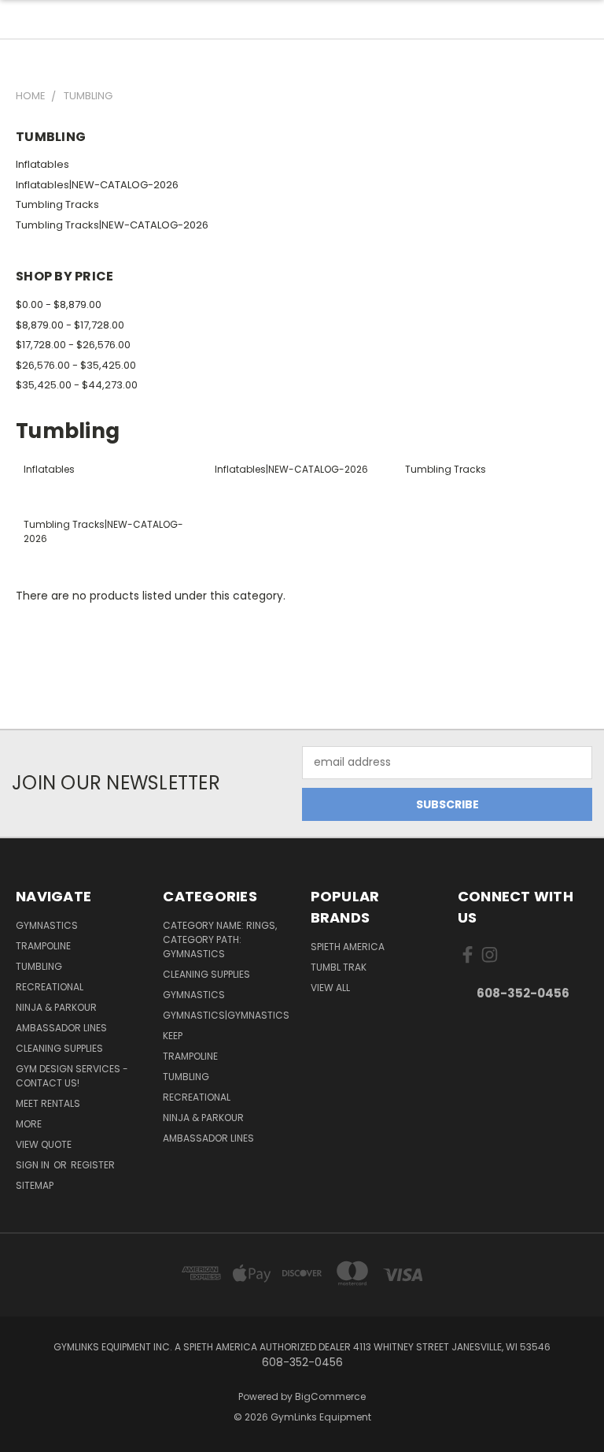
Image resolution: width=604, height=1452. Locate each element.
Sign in (34, 1165)
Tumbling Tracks (57, 204)
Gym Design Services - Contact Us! (72, 1076)
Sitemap (34, 1185)
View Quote (44, 1144)
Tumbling (39, 966)
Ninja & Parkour (56, 1007)
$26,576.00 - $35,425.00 (76, 365)
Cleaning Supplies (59, 1048)
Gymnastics (47, 925)
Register (93, 1165)
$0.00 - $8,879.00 (58, 304)
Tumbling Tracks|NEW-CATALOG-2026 (112, 224)
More (29, 1124)
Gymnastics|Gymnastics (226, 1015)
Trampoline (43, 946)
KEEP (172, 1035)
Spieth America (348, 946)
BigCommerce (330, 1396)
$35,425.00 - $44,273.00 (77, 384)
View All (330, 987)
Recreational (49, 986)
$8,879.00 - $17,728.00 (70, 325)
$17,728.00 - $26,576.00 (73, 344)
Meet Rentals (48, 1103)
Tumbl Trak (338, 967)
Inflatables (42, 164)
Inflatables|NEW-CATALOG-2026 (97, 184)
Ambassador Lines (61, 1027)
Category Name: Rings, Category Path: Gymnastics (220, 939)
